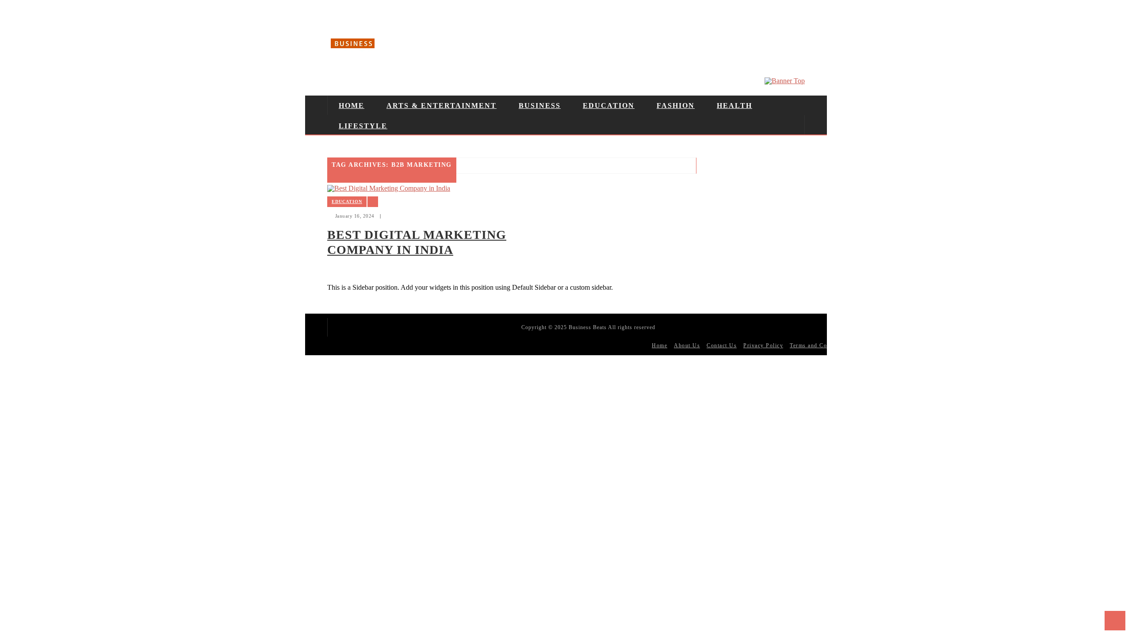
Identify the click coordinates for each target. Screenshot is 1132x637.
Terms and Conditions (819, 345)
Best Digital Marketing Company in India (416, 242)
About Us (687, 345)
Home (351, 105)
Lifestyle (363, 126)
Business (540, 105)
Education (609, 105)
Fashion (676, 105)
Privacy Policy (763, 345)
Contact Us (722, 345)
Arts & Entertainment (441, 105)
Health (734, 105)
